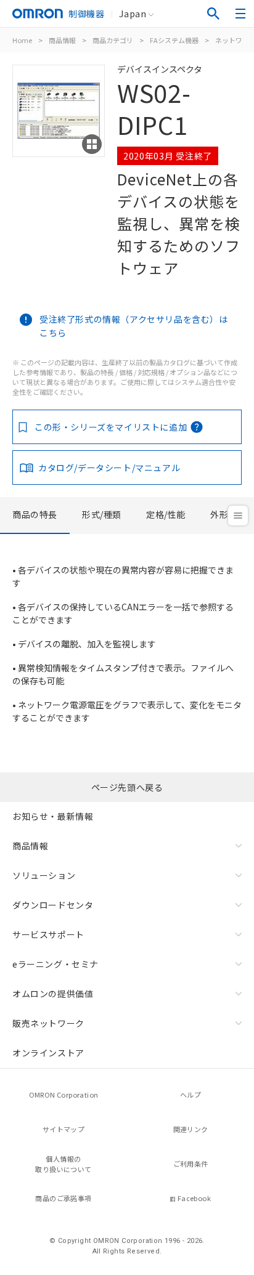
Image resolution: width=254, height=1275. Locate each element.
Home (22, 40)
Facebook (194, 1198)
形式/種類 (101, 514)
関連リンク (190, 1129)
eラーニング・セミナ (55, 964)
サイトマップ (63, 1129)
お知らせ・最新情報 (52, 816)
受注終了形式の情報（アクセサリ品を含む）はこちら (133, 326)
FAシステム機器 (174, 40)
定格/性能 (166, 514)
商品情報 (62, 40)
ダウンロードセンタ (52, 905)
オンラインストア (48, 1052)
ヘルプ (190, 1094)
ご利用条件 (190, 1163)
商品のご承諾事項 (63, 1198)
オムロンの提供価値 (52, 993)
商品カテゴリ (112, 40)
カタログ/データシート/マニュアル (109, 467)
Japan (132, 13)
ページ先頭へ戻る (127, 787)
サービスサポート (48, 934)
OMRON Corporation (64, 1094)
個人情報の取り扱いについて (63, 1164)
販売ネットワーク (48, 1023)
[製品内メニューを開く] (238, 515)
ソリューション (43, 875)
